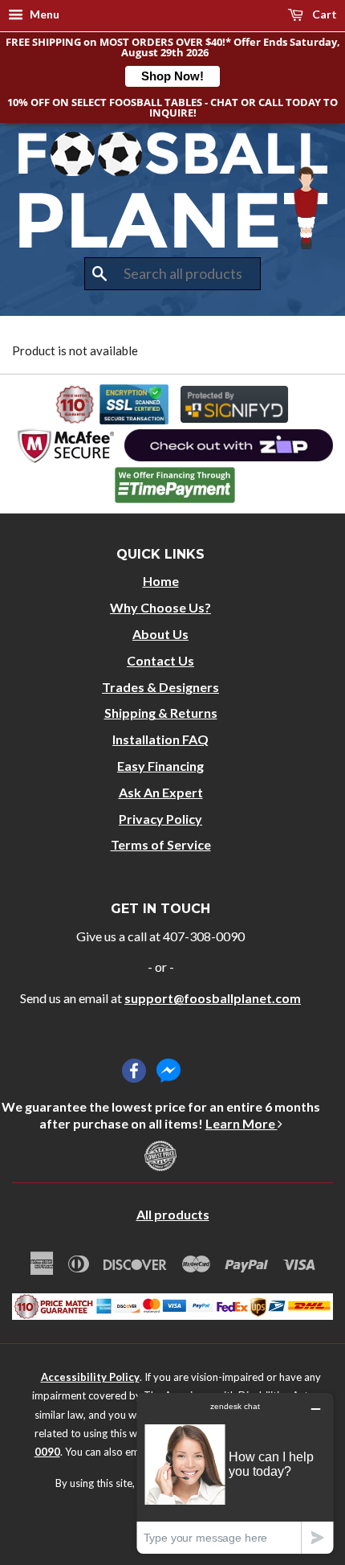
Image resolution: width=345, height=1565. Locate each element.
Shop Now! (172, 76)
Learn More (241, 1123)
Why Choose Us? (160, 607)
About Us (160, 633)
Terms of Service (161, 844)
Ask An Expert (161, 792)
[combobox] (172, 274)
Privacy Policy (160, 818)
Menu (43, 14)
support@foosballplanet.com (212, 998)
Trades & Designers (160, 686)
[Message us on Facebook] (168, 1071)
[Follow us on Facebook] (134, 1071)
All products (172, 1214)
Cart (323, 14)
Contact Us (160, 660)
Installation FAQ (160, 739)
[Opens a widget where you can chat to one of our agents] (235, 1473)
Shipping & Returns (160, 712)
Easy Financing (160, 765)
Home (161, 580)
